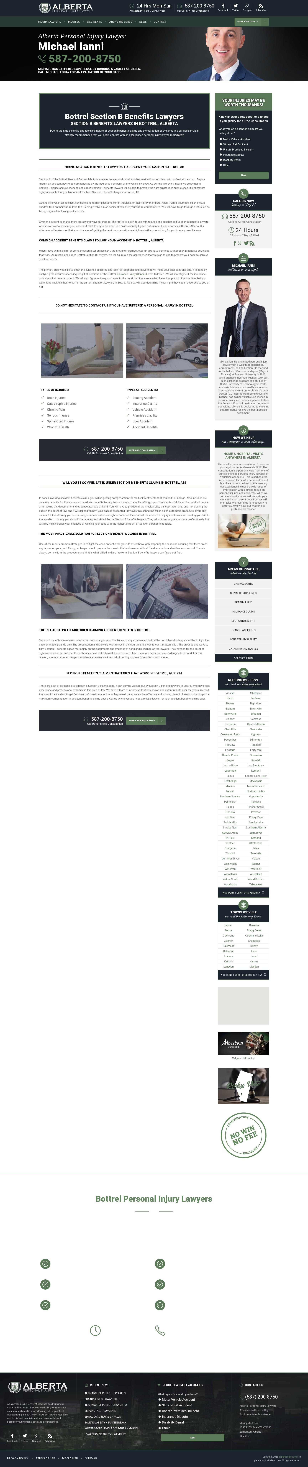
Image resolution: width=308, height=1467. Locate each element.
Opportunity (256, 796)
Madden (254, 966)
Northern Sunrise (230, 796)
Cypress (256, 734)
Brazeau (256, 713)
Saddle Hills (230, 822)
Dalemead (228, 946)
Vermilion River (230, 858)
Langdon (229, 966)
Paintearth (230, 801)
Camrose (255, 719)
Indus (254, 951)
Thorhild (230, 853)
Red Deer (230, 817)
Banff (230, 698)
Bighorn (230, 708)
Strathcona (255, 843)
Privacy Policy (18, 1458)
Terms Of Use (45, 1458)
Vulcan (256, 858)
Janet (254, 956)
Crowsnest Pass (230, 734)
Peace (230, 806)
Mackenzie (256, 781)
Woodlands (230, 884)
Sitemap (91, 1458)
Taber (256, 848)
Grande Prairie (230, 755)
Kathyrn (228, 961)
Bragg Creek (254, 930)
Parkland (256, 801)
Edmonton (256, 739)
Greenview (256, 755)
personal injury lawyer (156, 135)
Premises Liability (144, 415)
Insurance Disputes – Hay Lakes (105, 1393)
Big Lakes (255, 703)
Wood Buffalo (256, 879)
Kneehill (255, 760)
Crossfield (254, 940)
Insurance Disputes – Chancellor (106, 1405)
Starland (256, 838)
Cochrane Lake (254, 935)
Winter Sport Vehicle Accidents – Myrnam (112, 1428)
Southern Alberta (256, 827)
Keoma (254, 961)
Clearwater (256, 729)
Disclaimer (70, 1458)
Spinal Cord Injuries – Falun (103, 1416)
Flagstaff (256, 744)
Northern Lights (256, 791)
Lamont (255, 770)
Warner (256, 863)
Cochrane (228, 935)
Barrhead (256, 698)
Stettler (230, 843)
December (230, 739)
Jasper (230, 760)
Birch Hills (256, 708)
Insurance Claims (144, 403)
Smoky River (230, 827)
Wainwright (230, 863)
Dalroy (254, 946)
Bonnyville (230, 713)
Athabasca (256, 693)
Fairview (230, 744)
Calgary (230, 719)
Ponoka (230, 812)
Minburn (230, 786)
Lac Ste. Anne (256, 765)
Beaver (230, 703)
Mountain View (256, 786)
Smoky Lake (256, 822)
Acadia (230, 693)
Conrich (228, 940)
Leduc (230, 775)
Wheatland (256, 874)
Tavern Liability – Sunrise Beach (105, 1422)
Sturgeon (230, 848)
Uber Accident (142, 421)
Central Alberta (256, 724)
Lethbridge (230, 781)
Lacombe (230, 770)
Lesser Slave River (256, 775)
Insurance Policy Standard (131, 274)
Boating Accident (144, 398)
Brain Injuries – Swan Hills (102, 1399)
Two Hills (256, 853)
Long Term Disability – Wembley (105, 1434)
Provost (256, 812)
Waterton (230, 869)
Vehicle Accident (144, 409)
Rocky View (256, 817)
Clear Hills (230, 729)
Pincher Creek (256, 806)
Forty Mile (256, 750)
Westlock (255, 869)
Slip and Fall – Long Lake (100, 1410)
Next (243, 175)
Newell (230, 791)
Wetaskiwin (230, 874)
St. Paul (230, 838)
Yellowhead (256, 884)
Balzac (228, 925)
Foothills (230, 750)
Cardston (230, 724)
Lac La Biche (230, 765)
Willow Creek (230, 879)
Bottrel (228, 930)
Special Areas (230, 832)
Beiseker (254, 925)
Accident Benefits (145, 427)
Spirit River (256, 832)
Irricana (228, 956)
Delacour (228, 951)
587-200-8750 (83, 58)
